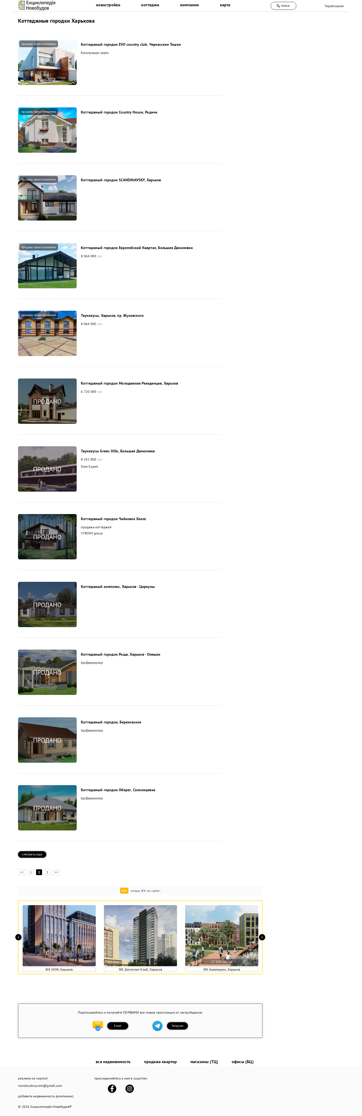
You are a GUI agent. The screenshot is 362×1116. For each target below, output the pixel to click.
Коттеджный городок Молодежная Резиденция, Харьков (129, 383)
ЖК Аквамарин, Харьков (221, 969)
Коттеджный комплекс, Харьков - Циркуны (118, 586)
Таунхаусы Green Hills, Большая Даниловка (118, 451)
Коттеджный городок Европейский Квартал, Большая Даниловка (137, 247)
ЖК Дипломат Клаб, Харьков (140, 969)
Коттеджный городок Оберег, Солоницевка (118, 789)
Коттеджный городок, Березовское (111, 722)
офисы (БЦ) (243, 1061)
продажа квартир (160, 1061)
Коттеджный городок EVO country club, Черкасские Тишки (131, 44)
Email (117, 1026)
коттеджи (150, 5)
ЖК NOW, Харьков (59, 969)
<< (21, 872)
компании (189, 5)
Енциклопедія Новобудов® (51, 1106)
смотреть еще (32, 854)
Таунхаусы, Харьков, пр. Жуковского (112, 315)
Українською (334, 6)
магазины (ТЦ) (204, 1061)
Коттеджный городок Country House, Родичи (119, 112)
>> (56, 872)
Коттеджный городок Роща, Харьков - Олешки (120, 654)
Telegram (178, 1026)
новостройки (108, 5)
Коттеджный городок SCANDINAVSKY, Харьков (121, 180)
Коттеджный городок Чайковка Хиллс (113, 518)
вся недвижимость (113, 1061)
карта (225, 5)
